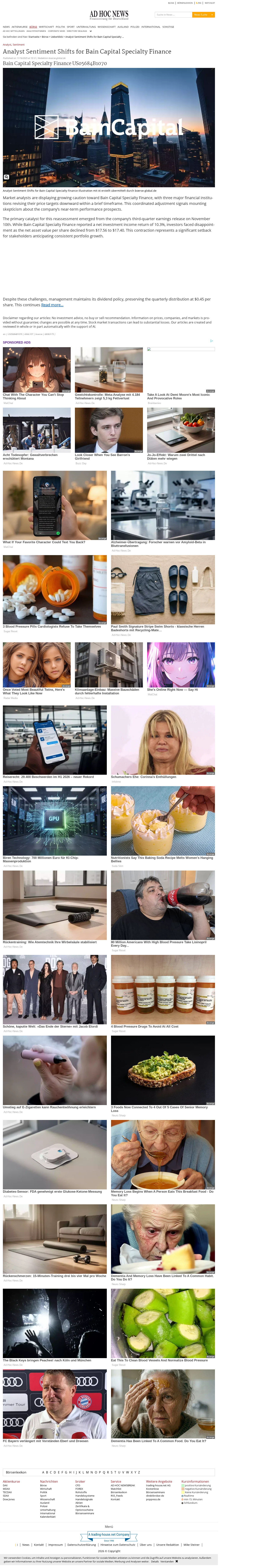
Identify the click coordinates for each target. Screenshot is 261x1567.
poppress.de (153, 1499)
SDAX (6, 1495)
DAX (5, 1485)
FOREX (79, 1488)
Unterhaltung (47, 1510)
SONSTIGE (168, 27)
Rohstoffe (81, 1492)
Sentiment (19, 44)
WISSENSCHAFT (107, 27)
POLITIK (60, 27)
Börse (45, 36)
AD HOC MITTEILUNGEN (14, 31)
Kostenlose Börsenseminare (155, 1490)
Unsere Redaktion (167, 1545)
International (47, 1513)
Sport (43, 1495)
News (25, 1545)
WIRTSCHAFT (46, 27)
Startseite (33, 36)
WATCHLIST (210, 3)
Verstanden (167, 1561)
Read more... (52, 304)
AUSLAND (123, 27)
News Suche (200, 14)
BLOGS (171, 3)
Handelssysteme (84, 1495)
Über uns (146, 1545)
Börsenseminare (84, 1513)
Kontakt (115, 1499)
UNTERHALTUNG (86, 27)
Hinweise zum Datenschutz (118, 1545)
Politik (43, 1492)
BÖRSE (33, 27)
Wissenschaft (47, 1499)
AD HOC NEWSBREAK (123, 1485)
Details (155, 1561)
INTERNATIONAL (150, 27)
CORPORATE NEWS (56, 31)
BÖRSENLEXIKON (185, 3)
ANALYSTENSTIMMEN (36, 31)
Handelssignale (84, 1499)
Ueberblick (57, 36)
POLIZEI (134, 27)
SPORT (71, 27)
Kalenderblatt (48, 1516)
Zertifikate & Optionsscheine (84, 1507)
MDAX (6, 1488)
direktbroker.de (155, 1495)
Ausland (44, 1502)
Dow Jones (9, 1499)
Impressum (55, 1545)
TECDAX (7, 1492)
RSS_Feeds (117, 1495)
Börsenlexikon (16, 1472)
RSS (199, 3)
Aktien (79, 1502)
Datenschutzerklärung (81, 1545)
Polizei (43, 1506)
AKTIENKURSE (20, 27)
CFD (77, 1485)
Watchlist (116, 1488)
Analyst (7, 44)
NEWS (6, 27)
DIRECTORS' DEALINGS (77, 31)
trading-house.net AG (158, 1485)
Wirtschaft (46, 1488)
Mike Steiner (192, 1545)
